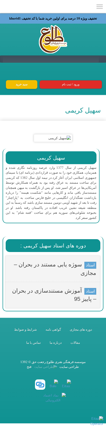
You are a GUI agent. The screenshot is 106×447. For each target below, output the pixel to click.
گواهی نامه (53, 329)
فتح (29, 367)
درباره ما (56, 342)
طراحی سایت (69, 367)
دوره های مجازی (81, 329)
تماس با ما (33, 342)
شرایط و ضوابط (25, 329)
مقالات (75, 342)
